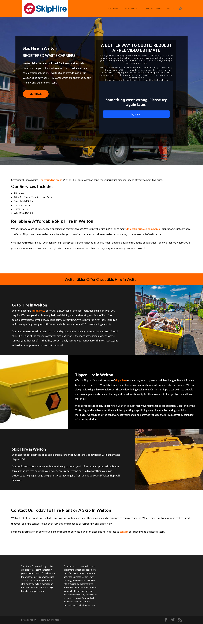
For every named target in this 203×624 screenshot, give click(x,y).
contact (124, 531)
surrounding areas (51, 179)
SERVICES (36, 93)
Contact (171, 8)
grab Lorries (38, 310)
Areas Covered (153, 8)
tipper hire (121, 380)
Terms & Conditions (50, 619)
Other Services (130, 8)
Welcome (113, 8)
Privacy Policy (28, 619)
